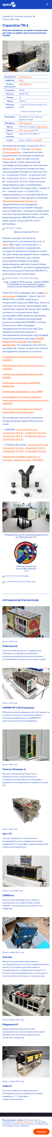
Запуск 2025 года (9, 641)
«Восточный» (42, 127)
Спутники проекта (23, 16)
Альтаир (7, 956)
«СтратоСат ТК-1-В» (35, 432)
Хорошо (41, 1131)
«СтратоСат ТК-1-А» (26, 429)
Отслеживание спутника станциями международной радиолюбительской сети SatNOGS (25, 400)
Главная (6, 16)
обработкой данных (24, 1122)
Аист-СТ (7, 833)
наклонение (29, 130)
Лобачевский (10, 645)
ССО (21, 130)
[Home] (9, 4)
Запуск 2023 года (10, 19)
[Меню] (47, 4)
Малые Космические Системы (18, 201)
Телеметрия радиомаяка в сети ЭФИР (22, 391)
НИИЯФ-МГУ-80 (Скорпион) (18, 707)
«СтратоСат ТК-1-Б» (12, 432)
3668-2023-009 (25, 84)
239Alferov (8, 895)
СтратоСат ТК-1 (25, 77)
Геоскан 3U (8, 158)
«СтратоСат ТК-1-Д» (35, 436)
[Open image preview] (26, 56)
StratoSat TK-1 (10, 149)
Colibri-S (7, 1085)
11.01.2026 (37, 140)
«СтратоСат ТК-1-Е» (13, 439)
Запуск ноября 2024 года (13, 952)
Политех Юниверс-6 (14, 769)
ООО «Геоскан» (25, 123)
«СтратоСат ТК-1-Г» (12, 436)
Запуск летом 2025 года (12, 891)
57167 (21, 80)
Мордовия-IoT (10, 1024)
